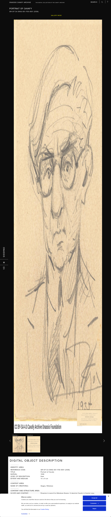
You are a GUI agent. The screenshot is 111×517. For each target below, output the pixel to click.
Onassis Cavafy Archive (20, 2)
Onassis (4, 252)
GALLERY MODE (56, 15)
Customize (24, 513)
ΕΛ (4, 268)
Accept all (94, 498)
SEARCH (94, 1)
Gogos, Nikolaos (47, 485)
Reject (94, 508)
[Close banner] (108, 496)
